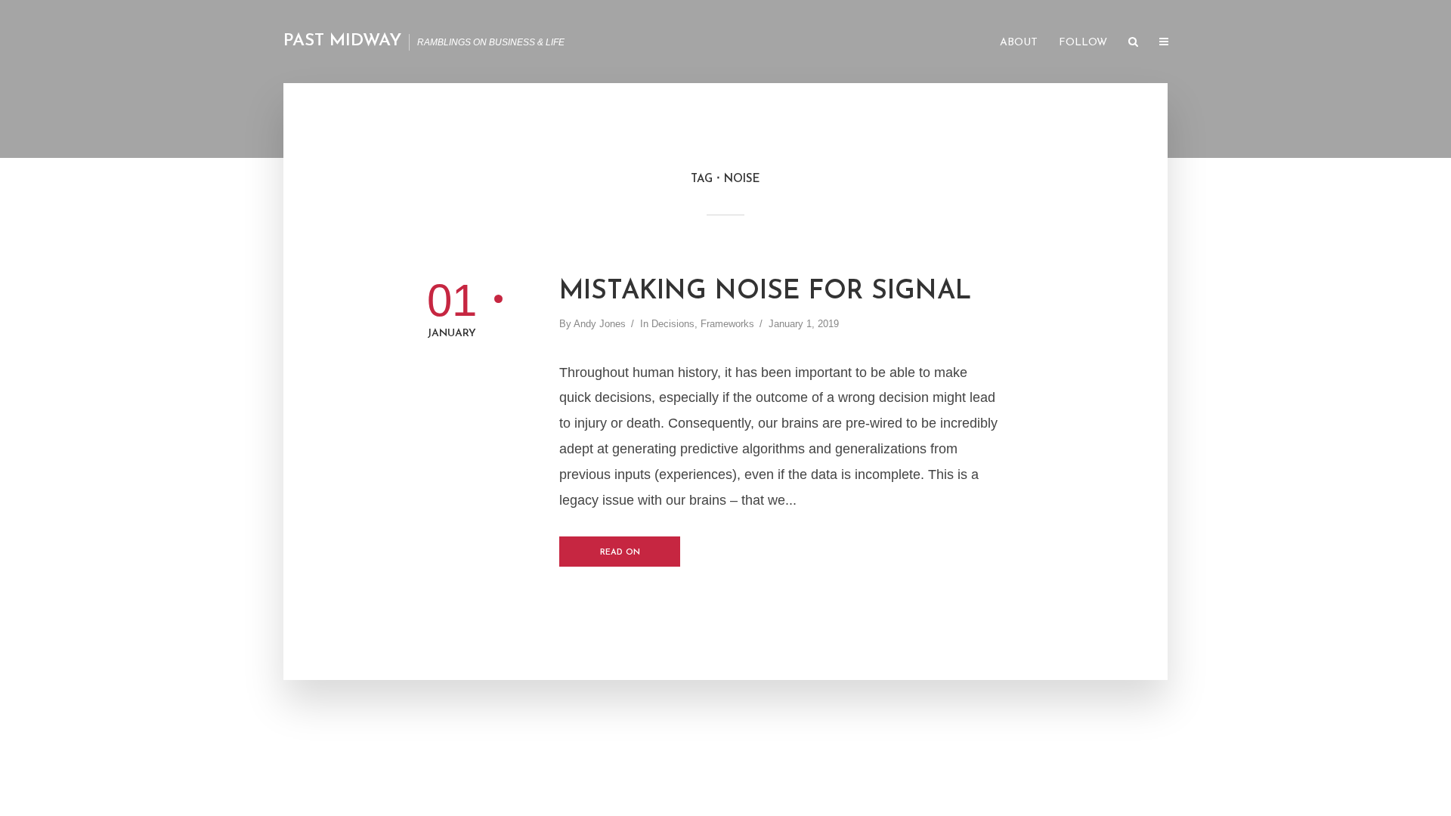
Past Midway (342, 41)
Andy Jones (600, 323)
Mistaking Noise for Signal (765, 292)
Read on (620, 553)
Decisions (673, 323)
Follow (1083, 42)
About (1019, 42)
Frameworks (727, 323)
